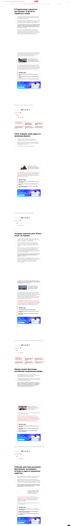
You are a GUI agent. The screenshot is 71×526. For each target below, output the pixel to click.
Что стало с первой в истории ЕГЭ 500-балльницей (19, 476)
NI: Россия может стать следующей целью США (18, 359)
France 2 (32, 386)
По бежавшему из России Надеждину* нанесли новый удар (29, 363)
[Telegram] (25, 110)
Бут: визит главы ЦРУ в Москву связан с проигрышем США (29, 127)
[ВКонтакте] (27, 110)
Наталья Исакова (20, 443)
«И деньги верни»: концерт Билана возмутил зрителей (39, 127)
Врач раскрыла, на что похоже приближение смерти (39, 362)
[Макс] (24, 110)
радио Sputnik (21, 244)
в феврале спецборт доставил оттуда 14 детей (31, 69)
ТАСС (21, 501)
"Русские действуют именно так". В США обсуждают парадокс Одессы (29, 476)
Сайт (17, 442)
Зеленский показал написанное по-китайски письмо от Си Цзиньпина (28, 124)
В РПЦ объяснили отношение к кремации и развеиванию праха (19, 127)
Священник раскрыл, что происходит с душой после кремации (38, 124)
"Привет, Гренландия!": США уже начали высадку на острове (39, 476)
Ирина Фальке (19, 326)
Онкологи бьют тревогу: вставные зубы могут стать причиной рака (19, 480)
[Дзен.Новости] (22, 110)
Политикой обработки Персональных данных (28, 3)
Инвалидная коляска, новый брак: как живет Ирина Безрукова (29, 359)
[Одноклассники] (29, 110)
